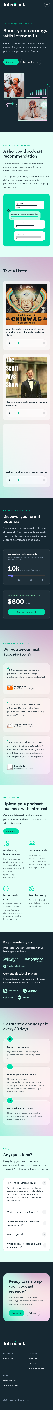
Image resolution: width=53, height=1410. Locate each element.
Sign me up (11, 831)
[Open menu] (47, 4)
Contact (32, 1363)
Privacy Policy (9, 1380)
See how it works (30, 62)
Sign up (9, 62)
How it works (9, 1358)
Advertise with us (36, 1368)
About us (33, 1358)
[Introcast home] (14, 4)
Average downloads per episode (22, 554)
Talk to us (33, 1313)
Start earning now (25, 612)
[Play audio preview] (9, 343)
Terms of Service (10, 1385)
